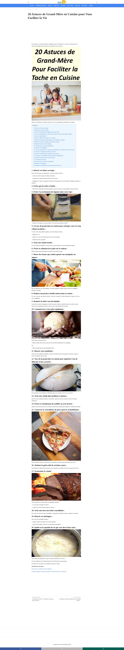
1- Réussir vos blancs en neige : (41, 128)
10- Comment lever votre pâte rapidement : (44, 145)
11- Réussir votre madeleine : (40, 147)
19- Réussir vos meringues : (40, 163)
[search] (96, 2)
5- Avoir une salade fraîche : (40, 136)
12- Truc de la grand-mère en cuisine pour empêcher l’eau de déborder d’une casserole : (54, 149)
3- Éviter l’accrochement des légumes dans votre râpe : (46, 132)
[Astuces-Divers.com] (61, 2)
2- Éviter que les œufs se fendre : (41, 130)
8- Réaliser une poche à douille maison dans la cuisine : (47, 141)
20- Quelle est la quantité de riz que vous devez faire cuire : (48, 165)
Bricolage (84, 5)
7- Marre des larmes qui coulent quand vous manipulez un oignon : (49, 140)
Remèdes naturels (41, 5)
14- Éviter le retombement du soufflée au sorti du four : (47, 153)
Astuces (77, 5)
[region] (62, 30)
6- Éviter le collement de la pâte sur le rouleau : (45, 138)
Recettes (56, 5)
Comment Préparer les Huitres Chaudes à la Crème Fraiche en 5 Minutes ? (49, 571)
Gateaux (63, 5)
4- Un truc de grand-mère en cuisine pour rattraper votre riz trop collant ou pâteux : (53, 134)
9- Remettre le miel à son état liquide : (43, 143)
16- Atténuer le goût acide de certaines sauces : (45, 157)
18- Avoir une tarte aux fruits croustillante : (44, 161)
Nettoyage (70, 5)
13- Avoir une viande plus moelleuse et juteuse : (45, 151)
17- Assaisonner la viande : (40, 159)
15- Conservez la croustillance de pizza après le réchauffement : (49, 155)
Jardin (91, 5)
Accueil (32, 5)
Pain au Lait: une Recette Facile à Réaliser (42, 569)
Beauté (50, 5)
